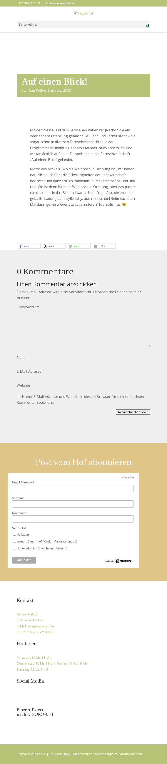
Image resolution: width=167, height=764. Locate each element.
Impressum (58, 754)
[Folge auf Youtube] (38, 695)
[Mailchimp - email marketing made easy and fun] (118, 562)
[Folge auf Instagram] (29, 695)
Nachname (19, 513)
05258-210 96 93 (29, 3)
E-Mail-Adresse (29, 371)
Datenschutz (82, 754)
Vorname (18, 498)
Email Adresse (23, 482)
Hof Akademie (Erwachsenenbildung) (42, 548)
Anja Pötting (37, 90)
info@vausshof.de (40, 626)
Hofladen (23, 534)
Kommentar (28, 307)
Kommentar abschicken (133, 412)
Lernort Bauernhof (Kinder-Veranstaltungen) (47, 541)
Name (22, 357)
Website (23, 385)
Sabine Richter (130, 754)
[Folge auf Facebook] (20, 695)
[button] (29, 246)
